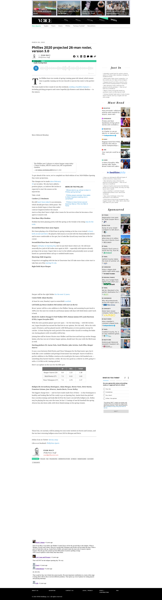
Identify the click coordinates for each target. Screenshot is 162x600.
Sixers (60, 26)
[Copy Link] (94, 57)
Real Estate (107, 236)
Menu (34, 20)
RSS (117, 590)
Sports (114, 20)
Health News (107, 319)
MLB (43, 61)
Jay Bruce (73, 459)
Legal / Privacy (87, 590)
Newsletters (91, 26)
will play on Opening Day (47, 246)
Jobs (104, 150)
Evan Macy (45, 55)
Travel (105, 246)
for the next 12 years (62, 294)
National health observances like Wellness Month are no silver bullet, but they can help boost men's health (116, 187)
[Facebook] (74, 57)
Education (106, 108)
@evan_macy (53, 440)
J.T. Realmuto (36, 462)
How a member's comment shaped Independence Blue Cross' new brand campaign (114, 192)
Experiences (107, 118)
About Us (35, 590)
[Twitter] (77, 57)
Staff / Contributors (104, 591)
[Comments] (88, 57)
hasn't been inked (43, 202)
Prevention (107, 129)
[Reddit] (84, 57)
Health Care (107, 340)
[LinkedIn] (81, 57)
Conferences (107, 298)
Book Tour (106, 225)
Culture (90, 20)
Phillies (68, 26)
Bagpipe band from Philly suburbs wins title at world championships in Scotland (115, 82)
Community (107, 308)
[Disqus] (64, 514)
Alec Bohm (90, 459)
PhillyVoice (44, 21)
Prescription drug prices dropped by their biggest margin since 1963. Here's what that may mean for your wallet (116, 200)
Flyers (53, 26)
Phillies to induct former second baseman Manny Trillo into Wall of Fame (76, 204)
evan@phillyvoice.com (51, 455)
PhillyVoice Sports (53, 443)
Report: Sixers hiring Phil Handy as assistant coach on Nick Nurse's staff (114, 91)
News (66, 20)
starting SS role (50, 263)
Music (105, 139)
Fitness (105, 215)
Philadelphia (53, 459)
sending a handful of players (79, 87)
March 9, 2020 (57, 170)
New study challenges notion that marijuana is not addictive (113, 196)
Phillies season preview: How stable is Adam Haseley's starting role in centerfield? (77, 197)
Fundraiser (107, 267)
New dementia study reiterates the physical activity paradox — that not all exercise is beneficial (115, 87)
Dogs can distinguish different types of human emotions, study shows (115, 178)
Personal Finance (109, 277)
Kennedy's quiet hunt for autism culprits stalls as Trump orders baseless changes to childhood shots (116, 75)
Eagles (46, 26)
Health (78, 19)
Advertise (52, 590)
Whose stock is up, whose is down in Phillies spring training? (78, 191)
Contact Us (69, 590)
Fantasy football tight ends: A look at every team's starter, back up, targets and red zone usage (116, 95)
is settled (67, 301)
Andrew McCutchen (64, 459)
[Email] (91, 57)
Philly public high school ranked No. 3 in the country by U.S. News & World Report (115, 79)
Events (101, 19)
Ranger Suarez (82, 459)
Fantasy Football (78, 26)
